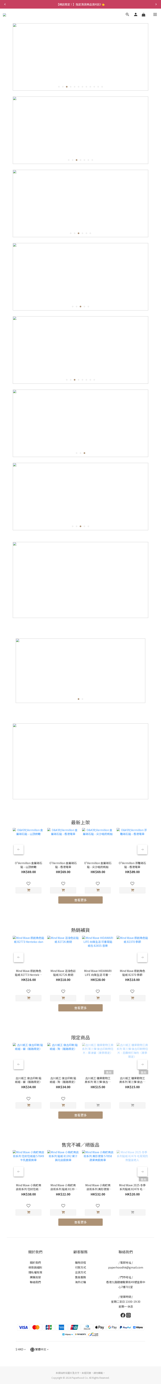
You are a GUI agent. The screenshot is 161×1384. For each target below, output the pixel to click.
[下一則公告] (156, 4)
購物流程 (80, 1262)
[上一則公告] (5, 4)
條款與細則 (35, 1267)
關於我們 (35, 1262)
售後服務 (80, 1277)
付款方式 (80, 1267)
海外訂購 (80, 1282)
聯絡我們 (35, 1282)
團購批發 (35, 1277)
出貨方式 (80, 1272)
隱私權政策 (35, 1272)
